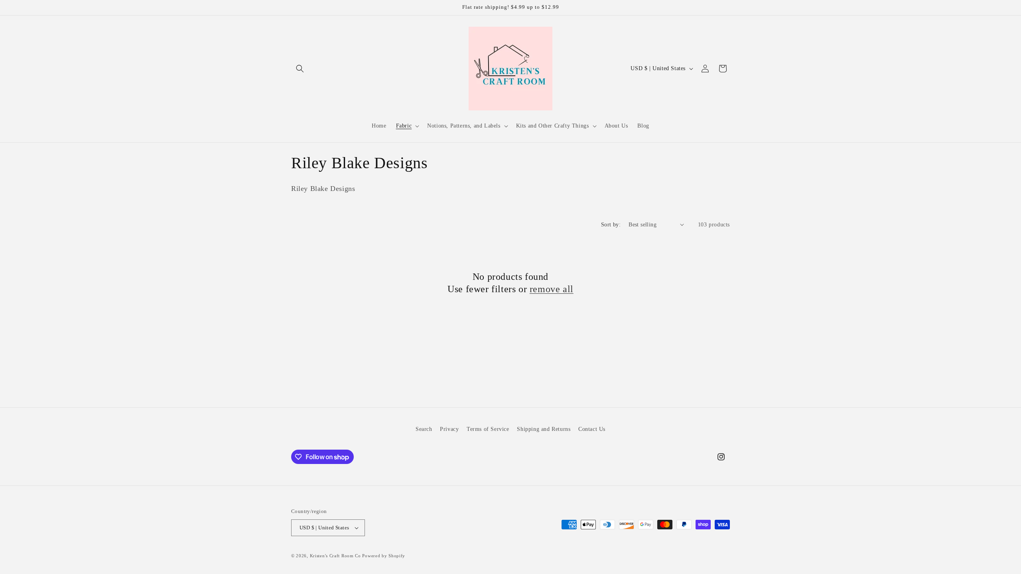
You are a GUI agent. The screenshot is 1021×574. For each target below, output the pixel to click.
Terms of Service (488, 429)
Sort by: (611, 225)
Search (424, 429)
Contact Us (591, 429)
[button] (300, 68)
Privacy (449, 429)
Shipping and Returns (543, 429)
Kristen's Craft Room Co (335, 555)
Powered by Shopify (383, 555)
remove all (552, 289)
